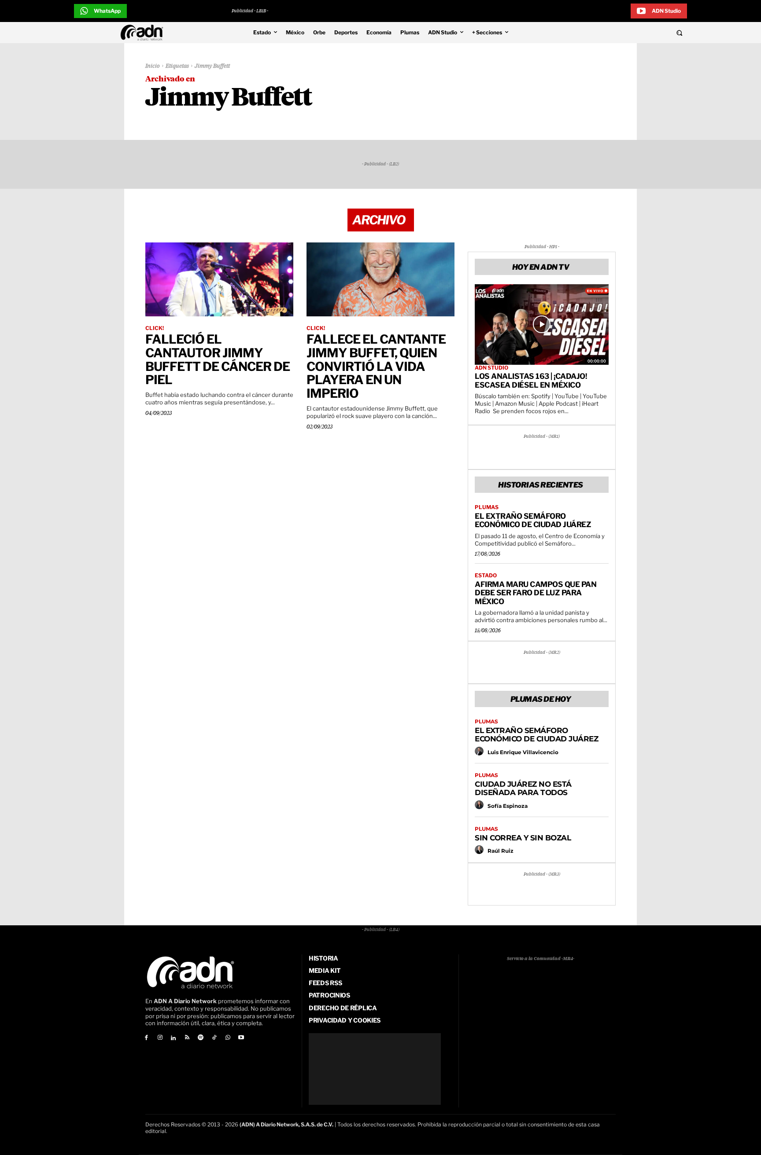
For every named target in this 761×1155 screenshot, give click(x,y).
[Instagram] (160, 1038)
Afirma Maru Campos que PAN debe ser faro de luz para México (535, 593)
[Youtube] (241, 1038)
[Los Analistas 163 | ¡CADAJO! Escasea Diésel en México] (542, 324)
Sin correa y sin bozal (523, 837)
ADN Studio (491, 368)
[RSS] (187, 1038)
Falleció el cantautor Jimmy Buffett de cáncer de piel (217, 359)
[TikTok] (214, 1038)
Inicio (152, 66)
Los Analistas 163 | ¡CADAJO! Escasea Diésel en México (531, 380)
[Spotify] (200, 1038)
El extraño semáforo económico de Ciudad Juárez (533, 520)
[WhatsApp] (228, 1038)
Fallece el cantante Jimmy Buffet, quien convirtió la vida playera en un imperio (376, 366)
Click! (154, 328)
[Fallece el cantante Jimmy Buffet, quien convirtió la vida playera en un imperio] (380, 279)
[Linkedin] (173, 1038)
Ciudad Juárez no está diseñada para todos (523, 788)
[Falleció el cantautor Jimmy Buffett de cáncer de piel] (219, 279)
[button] (619, 32)
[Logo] (144, 32)
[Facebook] (146, 1038)
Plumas (487, 507)
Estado (486, 575)
